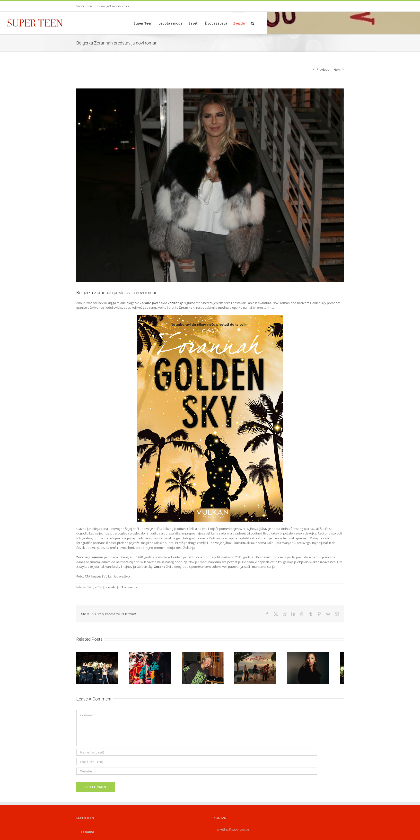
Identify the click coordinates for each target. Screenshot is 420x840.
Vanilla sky (175, 303)
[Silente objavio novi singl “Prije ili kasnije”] (265, 669)
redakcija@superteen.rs (112, 6)
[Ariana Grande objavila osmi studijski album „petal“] (321, 669)
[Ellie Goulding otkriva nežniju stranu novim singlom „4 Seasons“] (210, 669)
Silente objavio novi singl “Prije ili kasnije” (259, 662)
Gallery (104, 658)
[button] (252, 23)
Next (337, 69)
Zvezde (110, 587)
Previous (322, 69)
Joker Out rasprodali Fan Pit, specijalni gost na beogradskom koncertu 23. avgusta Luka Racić (93, 658)
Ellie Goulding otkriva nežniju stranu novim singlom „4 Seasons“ (204, 660)
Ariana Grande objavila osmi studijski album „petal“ (315, 660)
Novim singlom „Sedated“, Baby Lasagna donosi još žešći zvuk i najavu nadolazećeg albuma (148, 655)
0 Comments (128, 587)
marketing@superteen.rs (232, 832)
